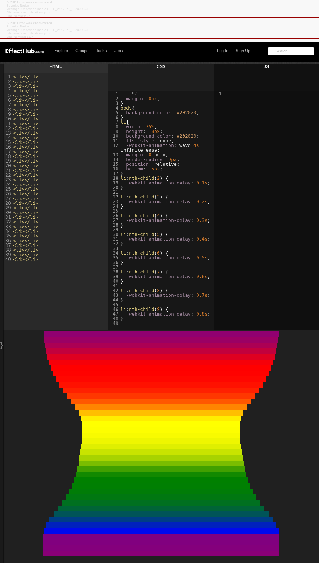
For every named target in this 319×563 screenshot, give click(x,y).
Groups (81, 51)
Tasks (101, 51)
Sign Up (243, 51)
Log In (222, 51)
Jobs (118, 51)
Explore (61, 51)
